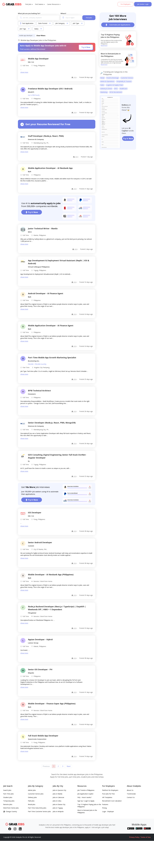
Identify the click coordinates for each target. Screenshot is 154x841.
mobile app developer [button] (26, 35)
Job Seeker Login (143, 4)
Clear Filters (40, 36)
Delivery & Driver (106, 89)
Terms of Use (145, 837)
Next (69, 766)
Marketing (103, 92)
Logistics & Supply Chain (114, 85)
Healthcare (123, 89)
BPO (115, 89)
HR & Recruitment (116, 92)
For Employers (125, 4)
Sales (102, 85)
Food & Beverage (113, 78)
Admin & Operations (107, 81)
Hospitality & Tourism (124, 81)
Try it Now (85, 47)
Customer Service (127, 78)
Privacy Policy (134, 837)
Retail (102, 78)
